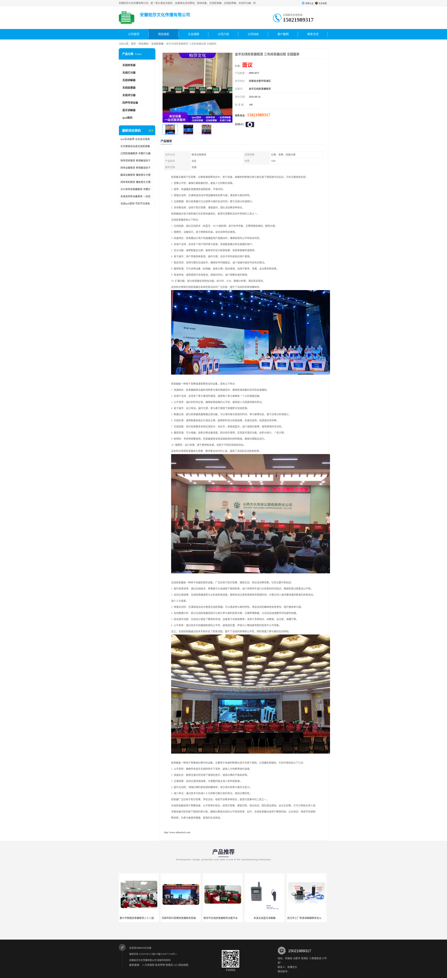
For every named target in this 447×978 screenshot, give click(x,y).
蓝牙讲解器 (128, 110)
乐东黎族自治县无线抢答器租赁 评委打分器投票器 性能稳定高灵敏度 (137, 146)
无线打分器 (128, 72)
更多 (151, 130)
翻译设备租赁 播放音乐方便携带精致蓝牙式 (137, 175)
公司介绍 (223, 34)
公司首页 (133, 34)
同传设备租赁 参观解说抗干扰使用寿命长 (137, 167)
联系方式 (312, 34)
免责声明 (160, 965)
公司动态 (253, 34)
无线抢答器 (157, 43)
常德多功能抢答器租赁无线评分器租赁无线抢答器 (314, 918)
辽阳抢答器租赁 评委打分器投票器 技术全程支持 (137, 153)
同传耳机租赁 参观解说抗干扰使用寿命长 (137, 160)
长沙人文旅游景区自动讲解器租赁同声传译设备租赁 (273, 918)
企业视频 (193, 34)
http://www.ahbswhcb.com (177, 832)
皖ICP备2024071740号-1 (164, 954)
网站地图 (183, 965)
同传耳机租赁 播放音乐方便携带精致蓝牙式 (137, 182)
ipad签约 (127, 117)
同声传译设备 (130, 102)
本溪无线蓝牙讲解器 (181, 918)
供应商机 (163, 34)
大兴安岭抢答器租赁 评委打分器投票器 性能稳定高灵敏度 (137, 189)
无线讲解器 (128, 80)
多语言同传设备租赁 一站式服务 (137, 196)
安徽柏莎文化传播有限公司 (142, 960)
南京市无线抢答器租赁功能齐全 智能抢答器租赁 (146, 918)
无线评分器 (128, 95)
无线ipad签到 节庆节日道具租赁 (137, 203)
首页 (133, 43)
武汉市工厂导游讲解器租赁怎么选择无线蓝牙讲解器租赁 (234, 918)
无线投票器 (128, 87)
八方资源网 (148, 965)
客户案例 (283, 34)
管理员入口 (172, 965)
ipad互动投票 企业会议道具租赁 (137, 139)
